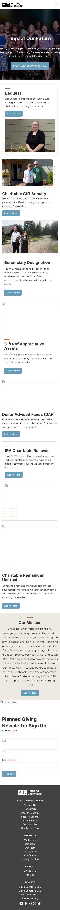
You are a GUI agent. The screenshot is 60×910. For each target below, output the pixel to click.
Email (9, 760)
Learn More (13, 113)
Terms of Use (30, 824)
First (4, 741)
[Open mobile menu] (56, 4)
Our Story (30, 843)
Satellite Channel (30, 816)
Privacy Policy (30, 820)
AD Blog (30, 874)
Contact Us (30, 805)
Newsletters (30, 809)
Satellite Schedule (30, 812)
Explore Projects (30, 894)
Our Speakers (30, 851)
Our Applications (30, 828)
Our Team (30, 847)
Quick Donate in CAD (30, 890)
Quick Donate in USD (30, 886)
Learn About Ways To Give (30, 65)
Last (4, 751)
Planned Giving (30, 898)
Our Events (30, 855)
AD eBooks (30, 871)
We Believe (30, 840)
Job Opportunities (30, 859)
